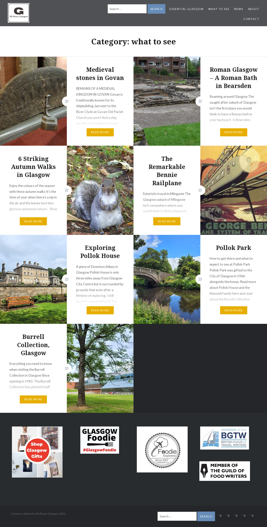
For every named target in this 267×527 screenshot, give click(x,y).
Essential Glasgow (186, 9)
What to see (218, 9)
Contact (251, 19)
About (253, 9)
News (238, 9)
